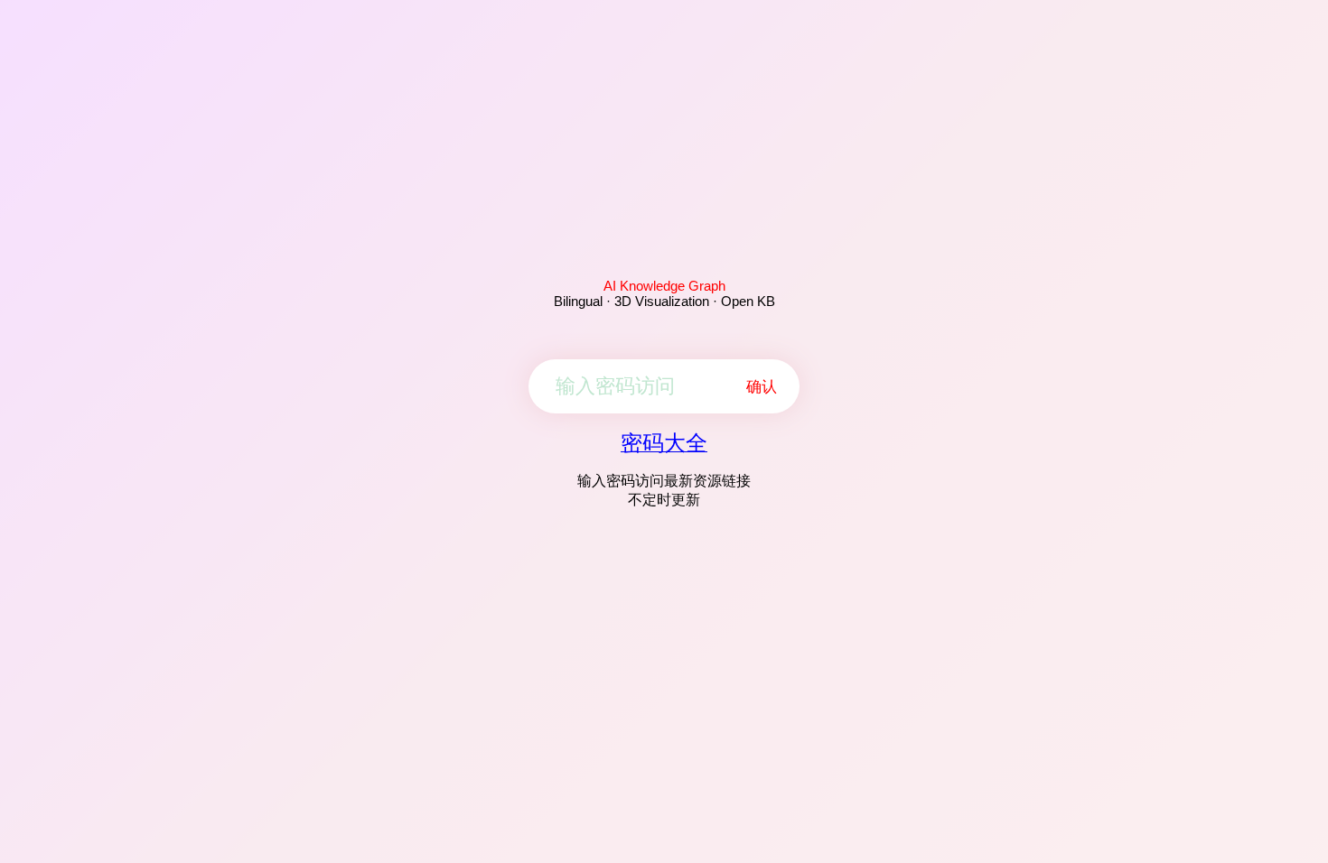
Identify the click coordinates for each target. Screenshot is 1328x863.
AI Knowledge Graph (664, 285)
